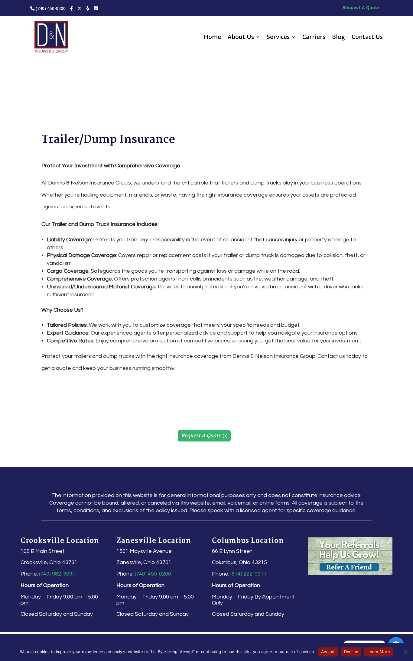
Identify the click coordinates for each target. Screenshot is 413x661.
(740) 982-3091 (57, 574)
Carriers (313, 38)
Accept (328, 651)
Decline (351, 651)
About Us (241, 38)
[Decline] (405, 652)
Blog (338, 38)
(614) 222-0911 (248, 574)
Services (278, 38)
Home (212, 38)
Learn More (378, 651)
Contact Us (367, 38)
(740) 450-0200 (50, 8)
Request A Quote (361, 7)
